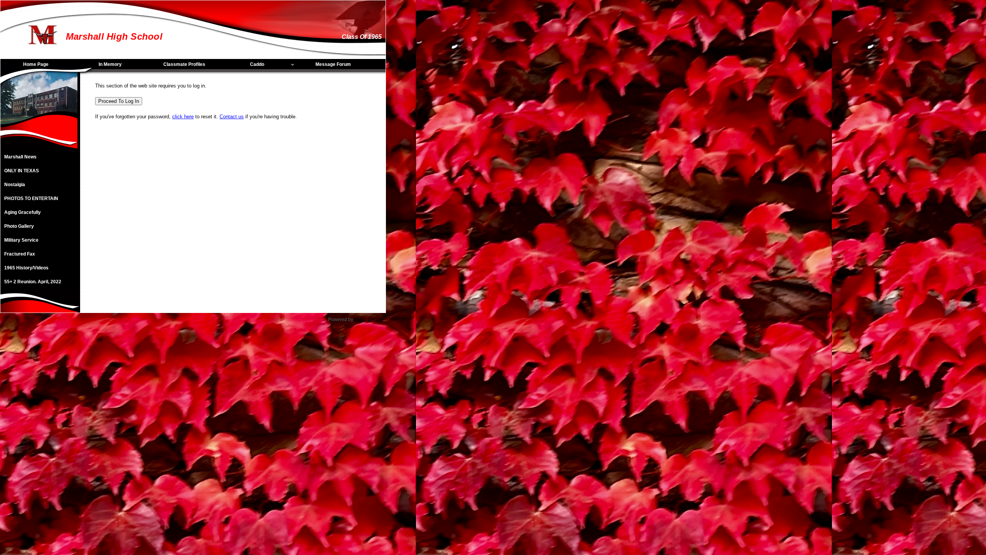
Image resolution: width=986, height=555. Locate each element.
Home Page (36, 64)
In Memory (110, 64)
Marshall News (20, 157)
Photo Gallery (19, 226)
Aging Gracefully (22, 212)
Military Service (21, 240)
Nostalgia (14, 184)
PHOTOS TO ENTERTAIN (31, 198)
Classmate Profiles (184, 64)
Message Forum (333, 64)
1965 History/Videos (26, 268)
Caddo (243, 65)
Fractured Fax (19, 254)
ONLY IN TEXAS (21, 170)
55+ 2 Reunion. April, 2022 (32, 281)
